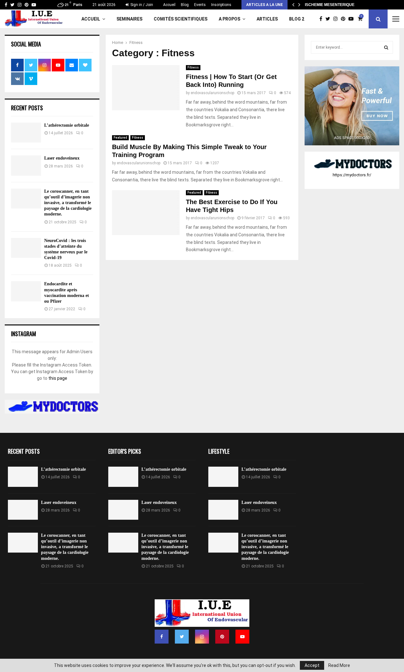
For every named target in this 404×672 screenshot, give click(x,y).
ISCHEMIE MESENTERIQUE (329, 5)
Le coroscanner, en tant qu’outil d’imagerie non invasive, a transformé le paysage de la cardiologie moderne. (68, 203)
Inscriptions (221, 5)
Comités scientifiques (180, 18)
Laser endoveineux (62, 158)
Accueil (169, 5)
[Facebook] (322, 19)
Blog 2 (296, 18)
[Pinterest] (344, 19)
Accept (312, 665)
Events (200, 5)
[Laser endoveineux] (26, 165)
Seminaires (129, 18)
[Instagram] (337, 19)
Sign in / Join (141, 5)
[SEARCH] (386, 47)
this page (57, 378)
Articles (267, 18)
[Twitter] (329, 19)
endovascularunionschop (212, 93)
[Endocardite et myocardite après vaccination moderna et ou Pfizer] (26, 291)
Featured (120, 137)
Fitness (193, 67)
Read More (339, 665)
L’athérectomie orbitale (66, 125)
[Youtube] (352, 19)
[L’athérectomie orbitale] (26, 132)
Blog (185, 5)
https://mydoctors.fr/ (352, 175)
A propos (229, 18)
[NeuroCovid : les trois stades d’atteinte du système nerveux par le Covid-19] (26, 248)
